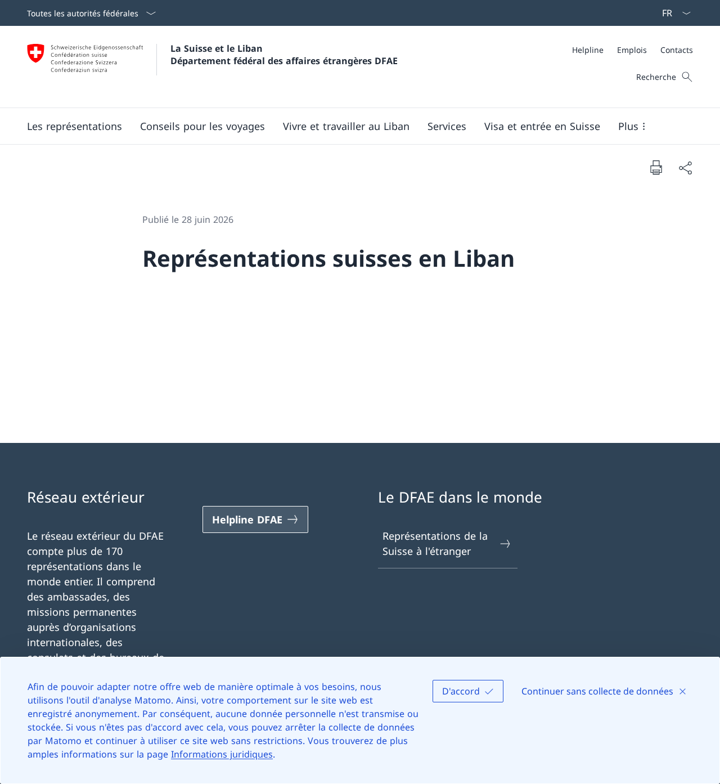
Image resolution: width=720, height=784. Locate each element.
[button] (74, 126)
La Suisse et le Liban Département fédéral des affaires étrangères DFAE (284, 54)
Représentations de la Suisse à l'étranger (435, 543)
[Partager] (685, 167)
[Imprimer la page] (655, 167)
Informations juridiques (222, 754)
